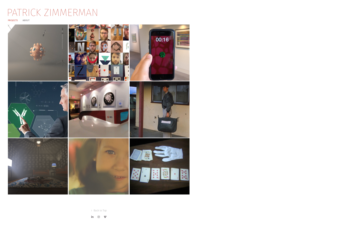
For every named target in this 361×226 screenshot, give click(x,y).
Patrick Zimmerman (52, 12)
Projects (13, 20)
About (26, 20)
